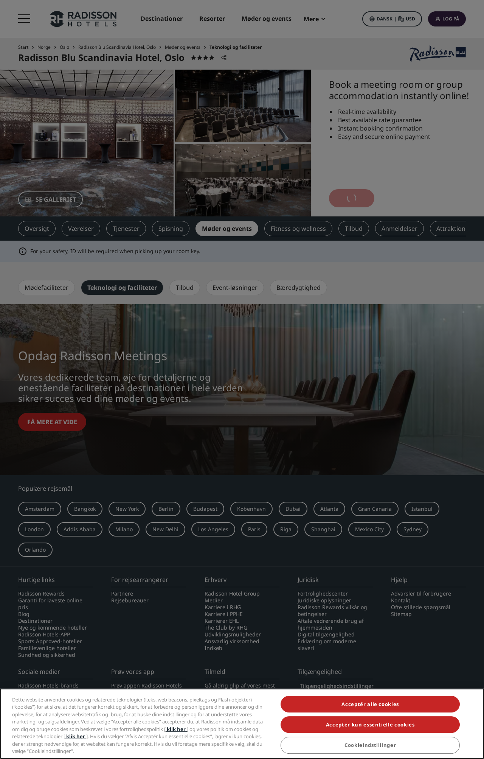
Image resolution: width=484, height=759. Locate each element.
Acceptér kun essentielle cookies (370, 724)
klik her (176, 729)
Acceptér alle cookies (370, 704)
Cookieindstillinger (370, 745)
